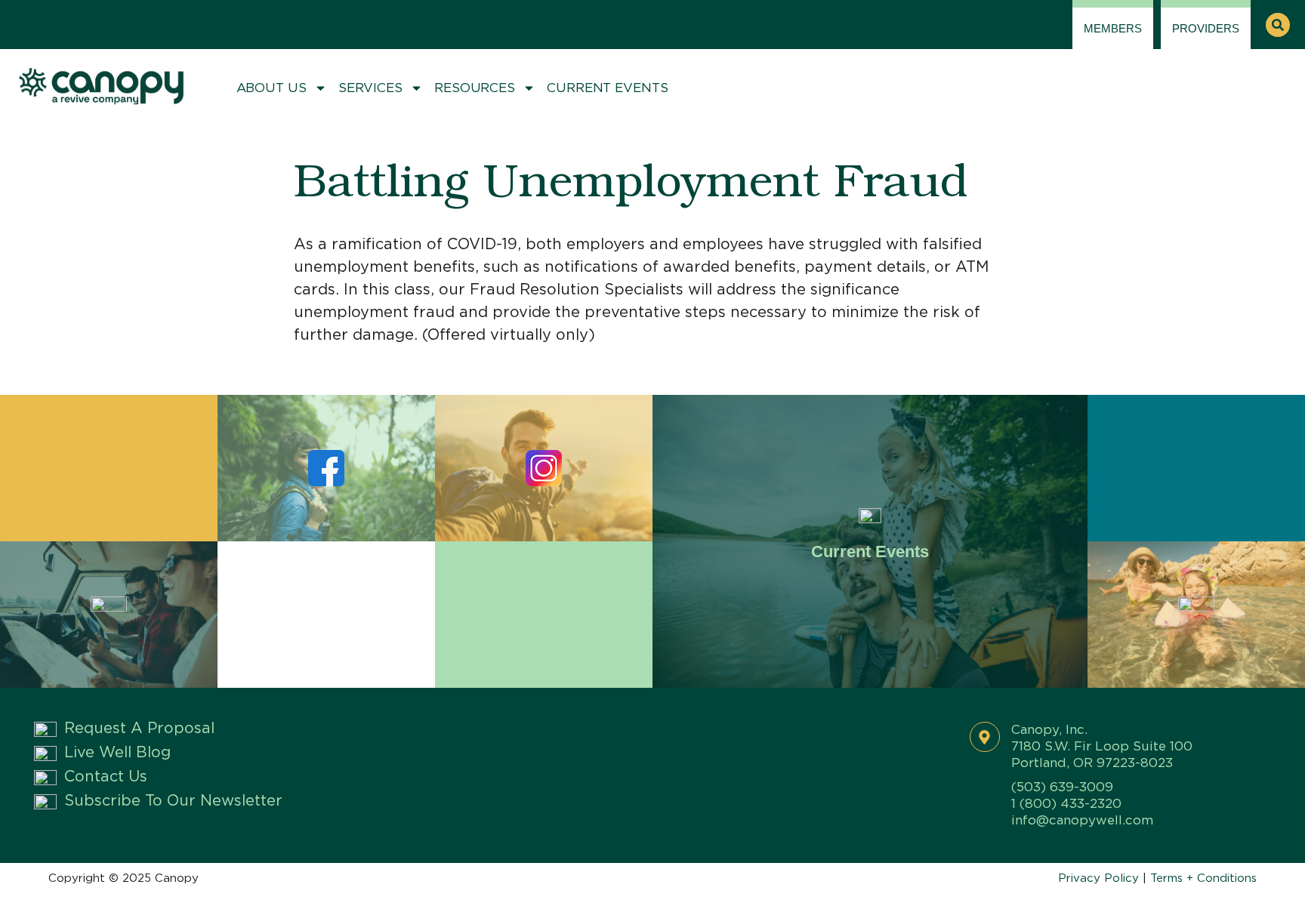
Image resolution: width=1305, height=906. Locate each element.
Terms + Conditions (1203, 878)
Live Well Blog (117, 752)
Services (370, 88)
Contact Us (105, 776)
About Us (271, 88)
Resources (474, 88)
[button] (1278, 25)
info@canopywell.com (1082, 820)
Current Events (607, 88)
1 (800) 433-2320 (1066, 803)
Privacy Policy (1098, 878)
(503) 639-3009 (1062, 787)
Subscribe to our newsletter (173, 801)
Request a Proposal (139, 728)
